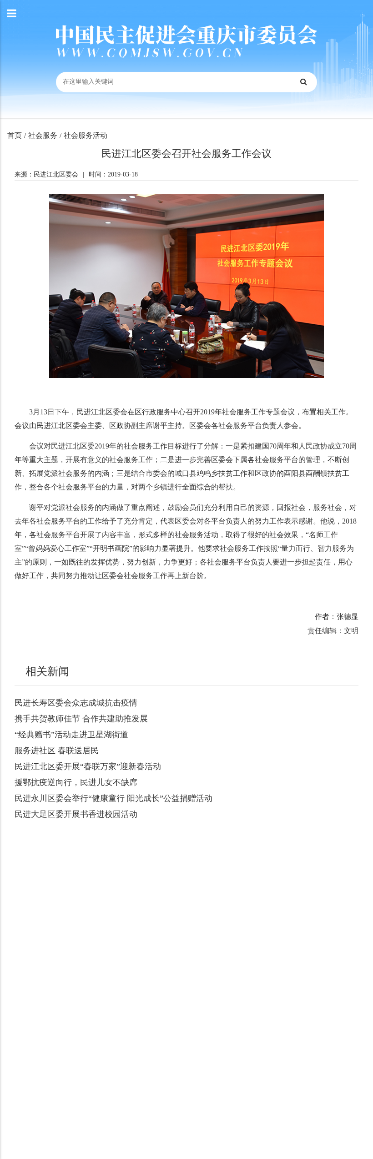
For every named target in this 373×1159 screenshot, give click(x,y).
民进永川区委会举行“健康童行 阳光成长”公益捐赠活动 (113, 798)
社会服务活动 (85, 135)
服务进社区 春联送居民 (57, 750)
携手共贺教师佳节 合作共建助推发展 (81, 718)
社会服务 (42, 135)
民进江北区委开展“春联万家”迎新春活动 (88, 766)
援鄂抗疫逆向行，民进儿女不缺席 (76, 782)
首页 (14, 135)
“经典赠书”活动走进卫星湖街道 (71, 734)
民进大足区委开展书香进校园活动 (76, 814)
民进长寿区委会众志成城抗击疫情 (76, 702)
